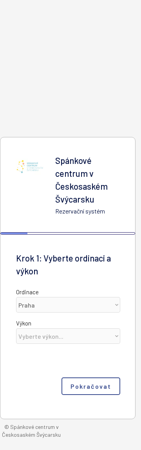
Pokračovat (90, 386)
